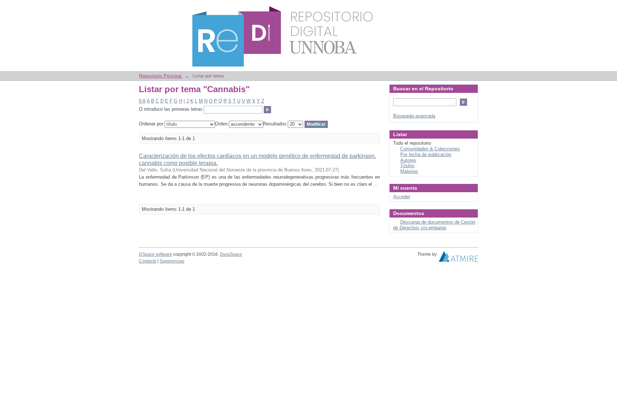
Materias (409, 171)
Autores (408, 160)
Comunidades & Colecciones (430, 148)
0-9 (142, 101)
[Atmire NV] (458, 258)
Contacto (147, 261)
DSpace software (155, 254)
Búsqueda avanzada (414, 116)
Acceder (401, 196)
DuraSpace (231, 254)
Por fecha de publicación (425, 154)
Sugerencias (172, 261)
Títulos (407, 165)
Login (472, 8)
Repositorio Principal (161, 76)
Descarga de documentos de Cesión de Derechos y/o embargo (434, 224)
